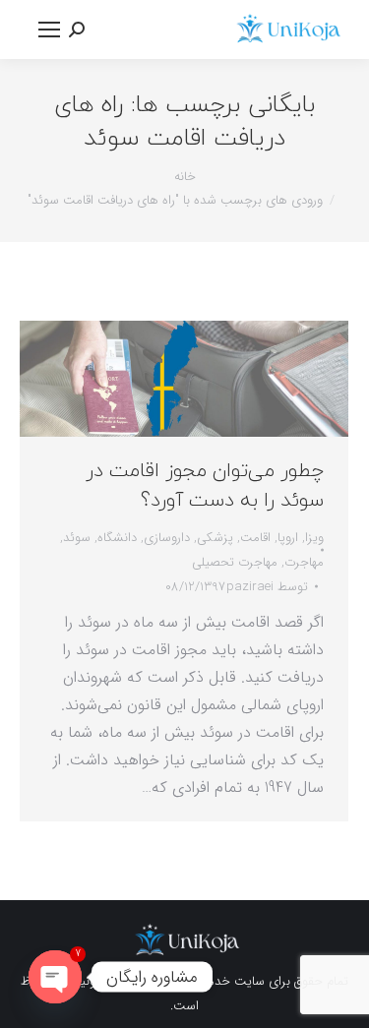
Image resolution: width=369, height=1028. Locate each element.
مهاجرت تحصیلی (234, 562)
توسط (267, 586)
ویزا (314, 537)
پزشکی (215, 537)
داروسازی (167, 537)
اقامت (255, 537)
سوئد (77, 537)
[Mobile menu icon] (49, 29)
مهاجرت (304, 562)
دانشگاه (117, 537)
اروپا (287, 537)
